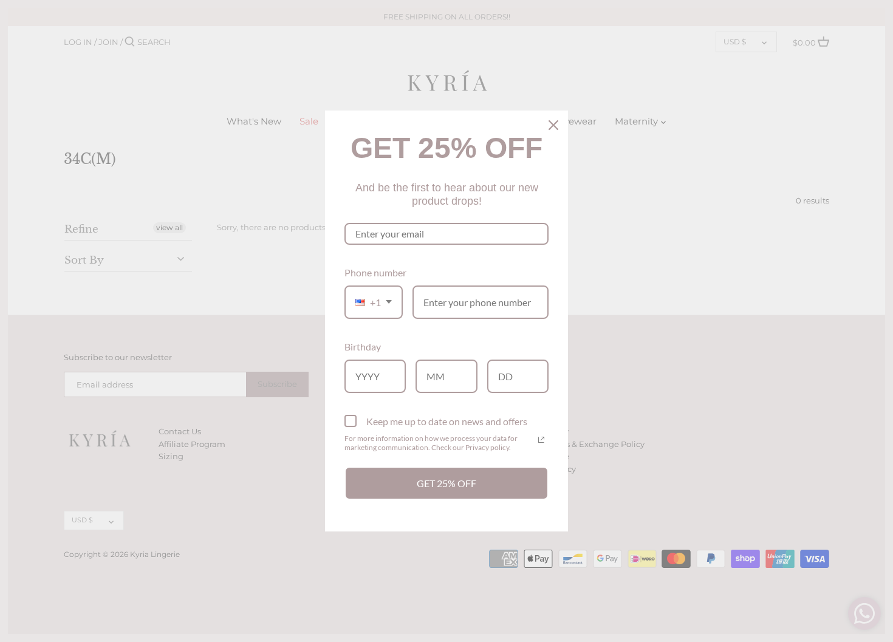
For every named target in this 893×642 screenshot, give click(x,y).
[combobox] (373, 302)
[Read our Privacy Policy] (541, 439)
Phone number (375, 272)
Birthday (362, 346)
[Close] (553, 125)
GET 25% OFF (446, 483)
